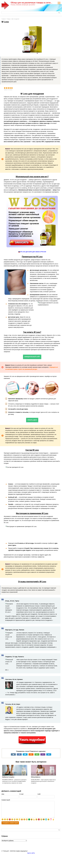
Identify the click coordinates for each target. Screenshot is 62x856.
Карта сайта (31, 853)
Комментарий (6, 800)
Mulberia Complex (8, 777)
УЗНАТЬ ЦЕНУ (32, 420)
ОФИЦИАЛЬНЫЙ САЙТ (32, 356)
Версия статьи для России (31, 53)
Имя (3, 794)
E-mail (21, 794)
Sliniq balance (35, 777)
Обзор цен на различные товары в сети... (31, 2)
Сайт (39, 794)
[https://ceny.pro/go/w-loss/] (32, 221)
